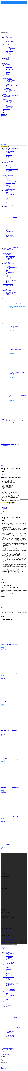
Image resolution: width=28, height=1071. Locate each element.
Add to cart (4, 502)
